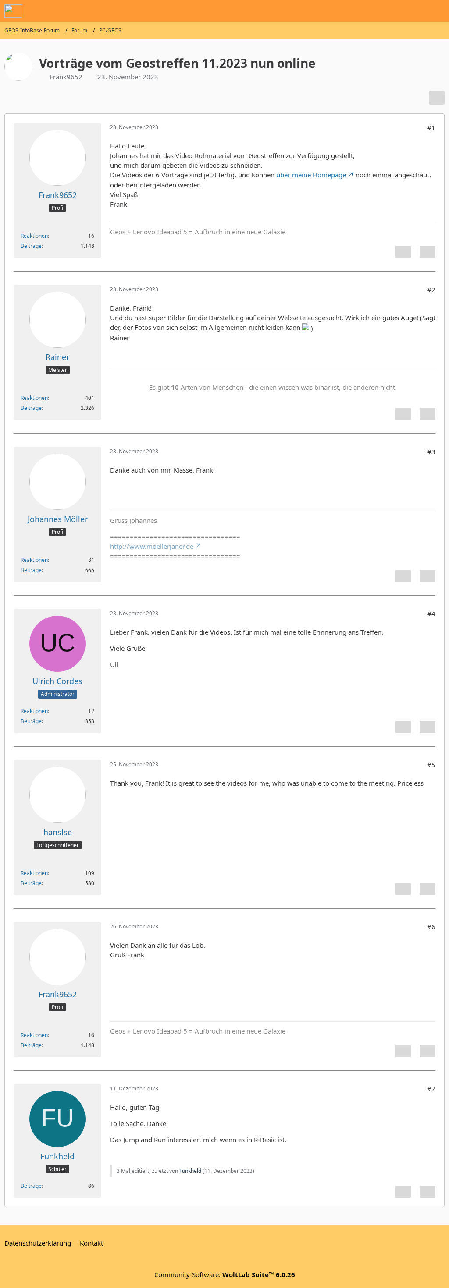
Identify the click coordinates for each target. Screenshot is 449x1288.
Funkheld (190, 1171)
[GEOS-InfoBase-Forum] (13, 11)
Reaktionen (34, 236)
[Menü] (437, 11)
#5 (431, 764)
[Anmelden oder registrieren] (415, 11)
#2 (431, 289)
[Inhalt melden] (403, 252)
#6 (431, 926)
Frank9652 (66, 76)
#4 (431, 613)
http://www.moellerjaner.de (151, 546)
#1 (431, 127)
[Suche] (394, 11)
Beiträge (31, 246)
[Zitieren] (427, 252)
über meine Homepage (311, 174)
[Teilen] (437, 98)
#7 (431, 1088)
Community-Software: (224, 1274)
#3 (431, 451)
